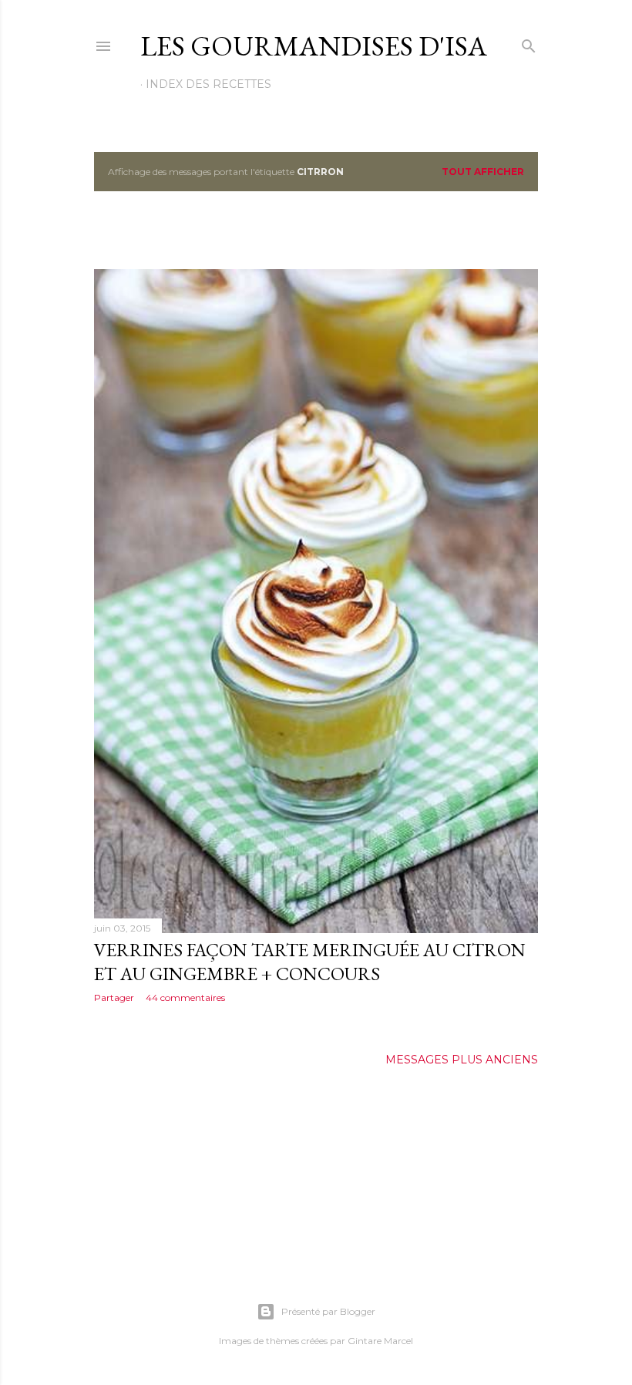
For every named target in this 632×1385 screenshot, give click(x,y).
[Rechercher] (528, 43)
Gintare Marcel (380, 1340)
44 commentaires (185, 997)
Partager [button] (114, 997)
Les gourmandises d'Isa (313, 46)
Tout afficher (483, 171)
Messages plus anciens (461, 1060)
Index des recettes (208, 84)
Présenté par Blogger (328, 1311)
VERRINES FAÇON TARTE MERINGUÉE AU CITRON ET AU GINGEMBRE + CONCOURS (310, 962)
